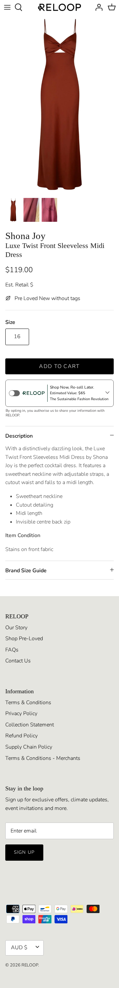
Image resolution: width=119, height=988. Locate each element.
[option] (59, 104)
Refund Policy (21, 735)
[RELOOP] (59, 7)
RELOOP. (30, 965)
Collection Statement (29, 724)
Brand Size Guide (26, 570)
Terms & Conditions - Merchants (42, 758)
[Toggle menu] (7, 7)
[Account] (97, 7)
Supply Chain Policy (28, 747)
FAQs (12, 649)
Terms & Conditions (28, 702)
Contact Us (18, 660)
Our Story (16, 627)
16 (17, 336)
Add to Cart (59, 366)
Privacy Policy (21, 713)
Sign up (24, 852)
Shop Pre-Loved (24, 638)
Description (19, 436)
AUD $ (19, 947)
